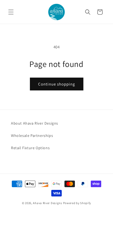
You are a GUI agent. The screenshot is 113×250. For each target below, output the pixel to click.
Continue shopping (56, 84)
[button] (11, 12)
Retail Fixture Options (30, 147)
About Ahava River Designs (34, 123)
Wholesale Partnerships (32, 135)
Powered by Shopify (77, 203)
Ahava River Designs (47, 203)
